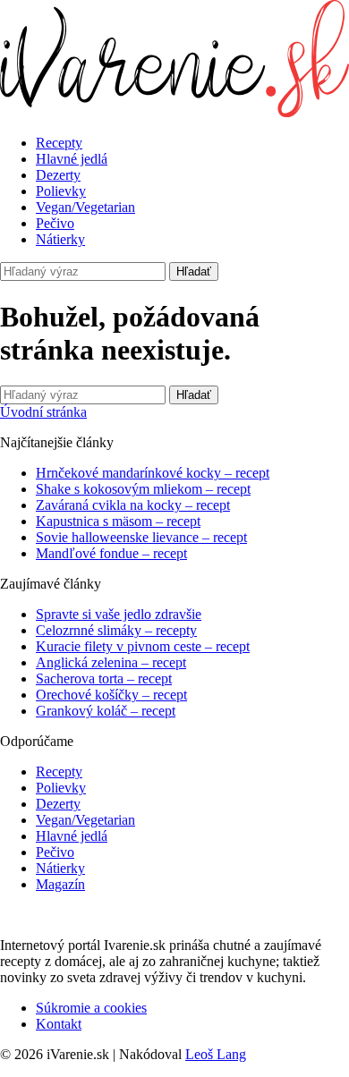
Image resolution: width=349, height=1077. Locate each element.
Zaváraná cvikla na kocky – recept (133, 505)
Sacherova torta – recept (104, 678)
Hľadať (193, 271)
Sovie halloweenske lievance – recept (141, 537)
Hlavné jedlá (71, 158)
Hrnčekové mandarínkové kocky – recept (152, 472)
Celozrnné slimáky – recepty (116, 630)
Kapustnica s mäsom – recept (118, 521)
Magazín (60, 884)
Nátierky (60, 239)
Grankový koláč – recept (105, 710)
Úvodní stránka (43, 412)
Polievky (61, 191)
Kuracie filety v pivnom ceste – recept (143, 646)
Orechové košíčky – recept (111, 694)
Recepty (59, 142)
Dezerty (58, 174)
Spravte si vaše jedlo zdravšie (118, 614)
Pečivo (55, 223)
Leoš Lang (215, 1054)
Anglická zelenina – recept (111, 662)
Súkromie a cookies (91, 1007)
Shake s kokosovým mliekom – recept (143, 488)
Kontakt (58, 1023)
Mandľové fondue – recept (111, 553)
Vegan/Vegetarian (85, 207)
